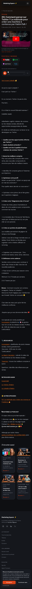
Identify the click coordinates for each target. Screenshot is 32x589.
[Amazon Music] (16, 64)
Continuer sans (22, 582)
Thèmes (4, 538)
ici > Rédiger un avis (14, 424)
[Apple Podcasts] (7, 64)
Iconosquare (6, 322)
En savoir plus (6, 585)
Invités (3, 540)
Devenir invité (5, 551)
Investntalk (5, 381)
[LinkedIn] (11, 526)
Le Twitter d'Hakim (8, 385)
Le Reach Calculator (8, 355)
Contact (4, 557)
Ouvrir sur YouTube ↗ (7, 51)
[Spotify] (15, 59)
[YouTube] (6, 59)
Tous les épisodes (6, 535)
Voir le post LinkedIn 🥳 (9, 80)
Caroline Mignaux (12, 522)
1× (27, 73)
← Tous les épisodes (7, 11)
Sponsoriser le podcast (8, 554)
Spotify (4, 565)
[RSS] (14, 526)
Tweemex (5, 361)
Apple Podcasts (6, 568)
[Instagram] (3, 526)
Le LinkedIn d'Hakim (8, 388)
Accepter (9, 582)
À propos (4, 543)
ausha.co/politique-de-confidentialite (14, 435)
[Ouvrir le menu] (27, 3)
